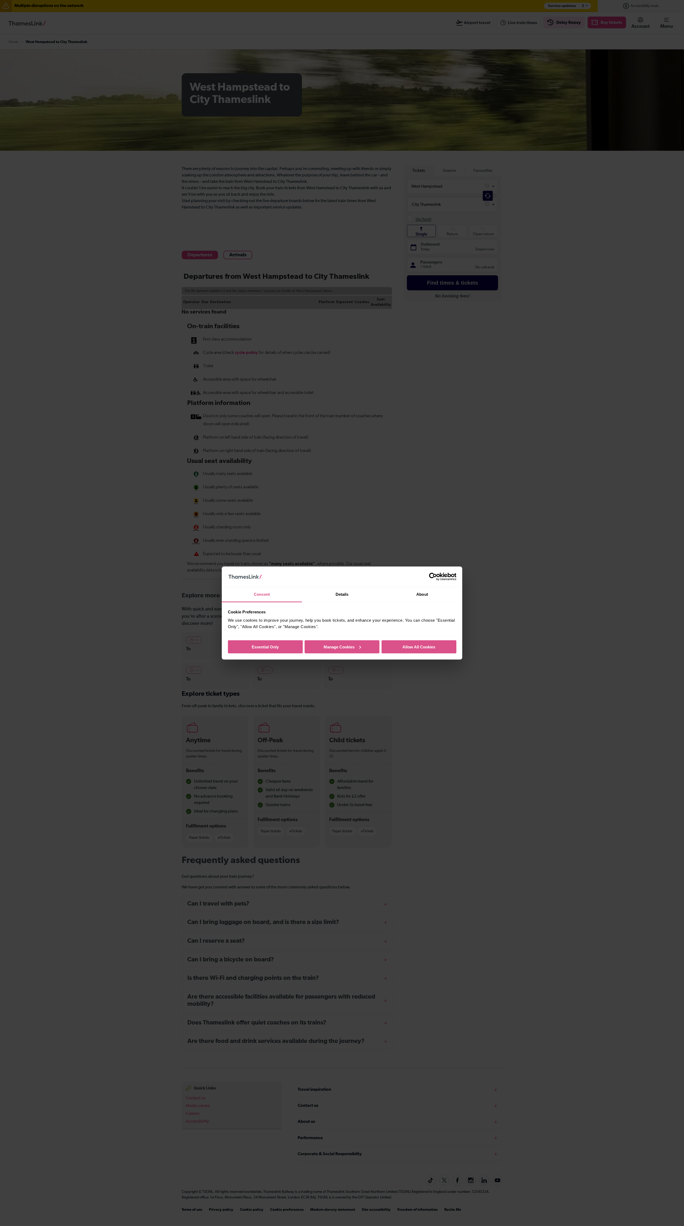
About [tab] (422, 594)
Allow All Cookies (418, 646)
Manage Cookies (339, 646)
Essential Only (265, 646)
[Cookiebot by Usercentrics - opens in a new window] (433, 577)
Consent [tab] (262, 594)
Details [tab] (342, 594)
